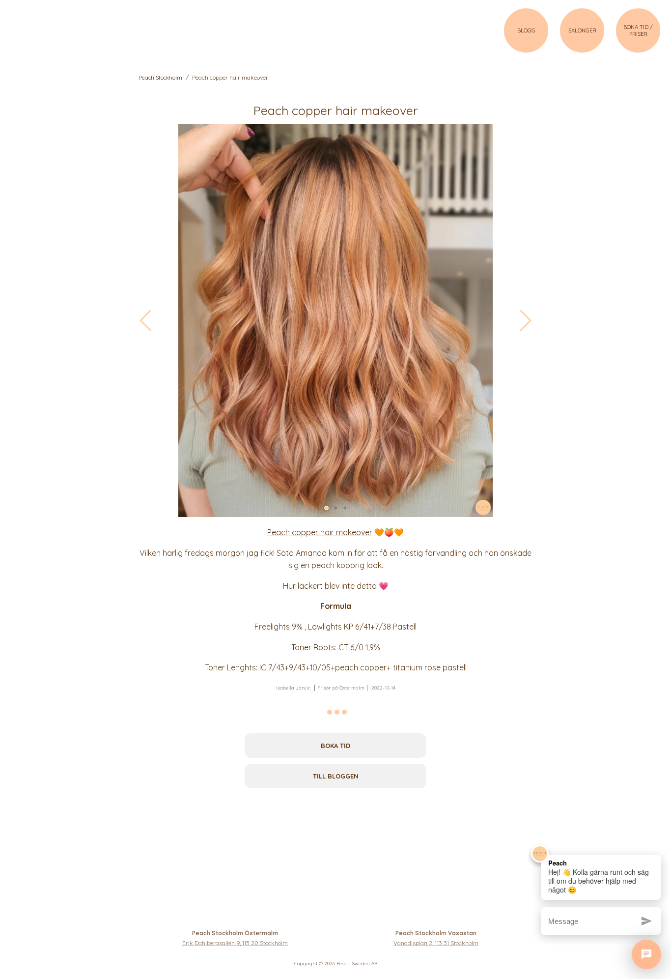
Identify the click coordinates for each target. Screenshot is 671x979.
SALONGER (582, 30)
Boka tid (335, 745)
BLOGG (526, 30)
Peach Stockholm (160, 77)
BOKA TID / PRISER (638, 30)
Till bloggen (336, 776)
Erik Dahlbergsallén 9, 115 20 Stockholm (235, 943)
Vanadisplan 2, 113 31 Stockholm (435, 943)
